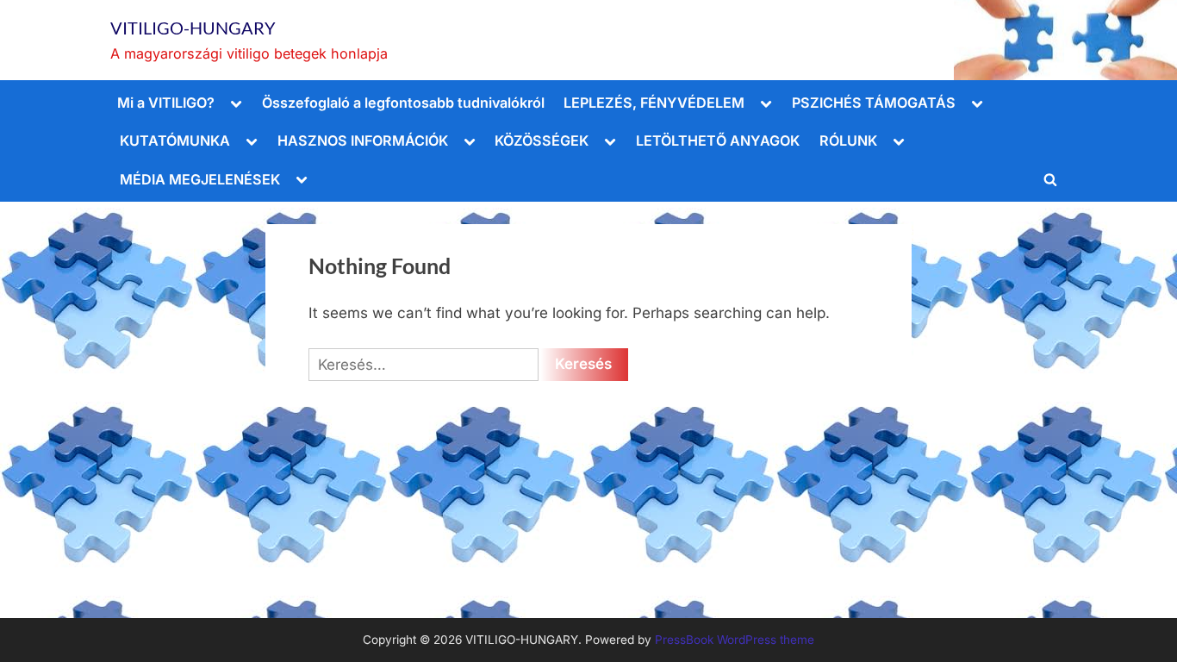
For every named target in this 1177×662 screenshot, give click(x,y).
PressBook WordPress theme (734, 639)
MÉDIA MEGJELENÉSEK (200, 179)
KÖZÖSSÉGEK (541, 140)
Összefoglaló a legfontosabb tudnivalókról (403, 102)
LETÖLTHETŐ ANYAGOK (718, 140)
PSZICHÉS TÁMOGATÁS (874, 102)
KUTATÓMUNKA (175, 140)
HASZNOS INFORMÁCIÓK (362, 140)
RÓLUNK (848, 140)
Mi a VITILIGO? (166, 102)
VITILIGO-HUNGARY (193, 27)
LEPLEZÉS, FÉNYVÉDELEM (654, 102)
